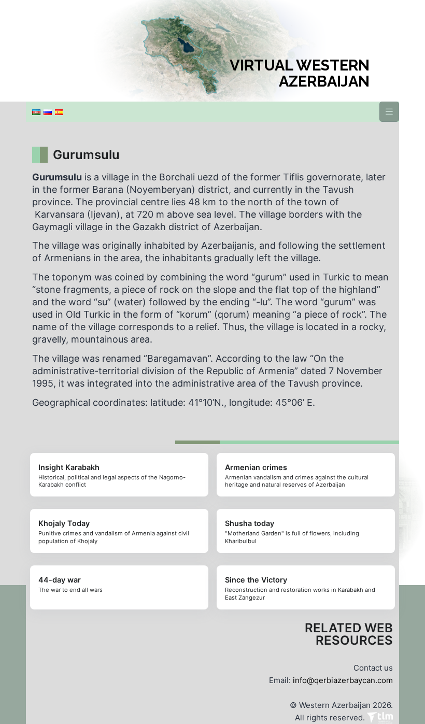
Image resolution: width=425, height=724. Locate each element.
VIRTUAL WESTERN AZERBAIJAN (300, 74)
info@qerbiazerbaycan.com (343, 680)
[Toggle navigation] (389, 112)
